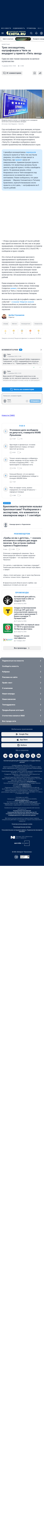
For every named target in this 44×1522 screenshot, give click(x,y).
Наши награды (8, 694)
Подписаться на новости (13, 661)
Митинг (14, 323)
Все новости (6, 28)
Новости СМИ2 (8, 415)
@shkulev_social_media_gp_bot (28, 802)
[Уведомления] (36, 33)
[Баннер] (23, 39)
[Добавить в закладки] (34, 73)
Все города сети (9, 721)
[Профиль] (41, 33)
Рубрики (6, 672)
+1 (33, 367)
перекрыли (31, 152)
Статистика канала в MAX (13, 716)
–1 (40, 367)
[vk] (11, 756)
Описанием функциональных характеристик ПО (22, 812)
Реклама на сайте (9, 677)
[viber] (22, 756)
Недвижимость (19, 28)
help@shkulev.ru (26, 786)
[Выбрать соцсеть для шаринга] (40, 73)
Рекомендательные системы (22, 827)
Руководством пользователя (22, 811)
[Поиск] (31, 33)
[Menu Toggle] (2, 33)
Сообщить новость (10, 666)
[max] (27, 756)
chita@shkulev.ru (31, 781)
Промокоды (31, 28)
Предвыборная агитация (13, 710)
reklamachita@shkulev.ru (22, 800)
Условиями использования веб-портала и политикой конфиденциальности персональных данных (22, 814)
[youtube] (39, 756)
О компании (7, 688)
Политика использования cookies (22, 824)
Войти (9, 402)
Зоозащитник (25, 323)
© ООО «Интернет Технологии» (22, 852)
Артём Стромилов (16, 315)
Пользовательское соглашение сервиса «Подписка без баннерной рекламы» (22, 830)
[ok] (16, 756)
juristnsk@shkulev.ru (25, 784)
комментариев (13, 73)
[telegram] (5, 756)
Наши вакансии (9, 699)
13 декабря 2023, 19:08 (9, 66)
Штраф (5, 323)
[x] (33, 756)
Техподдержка (8, 705)
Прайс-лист (7, 683)
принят (18, 160)
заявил (13, 288)
